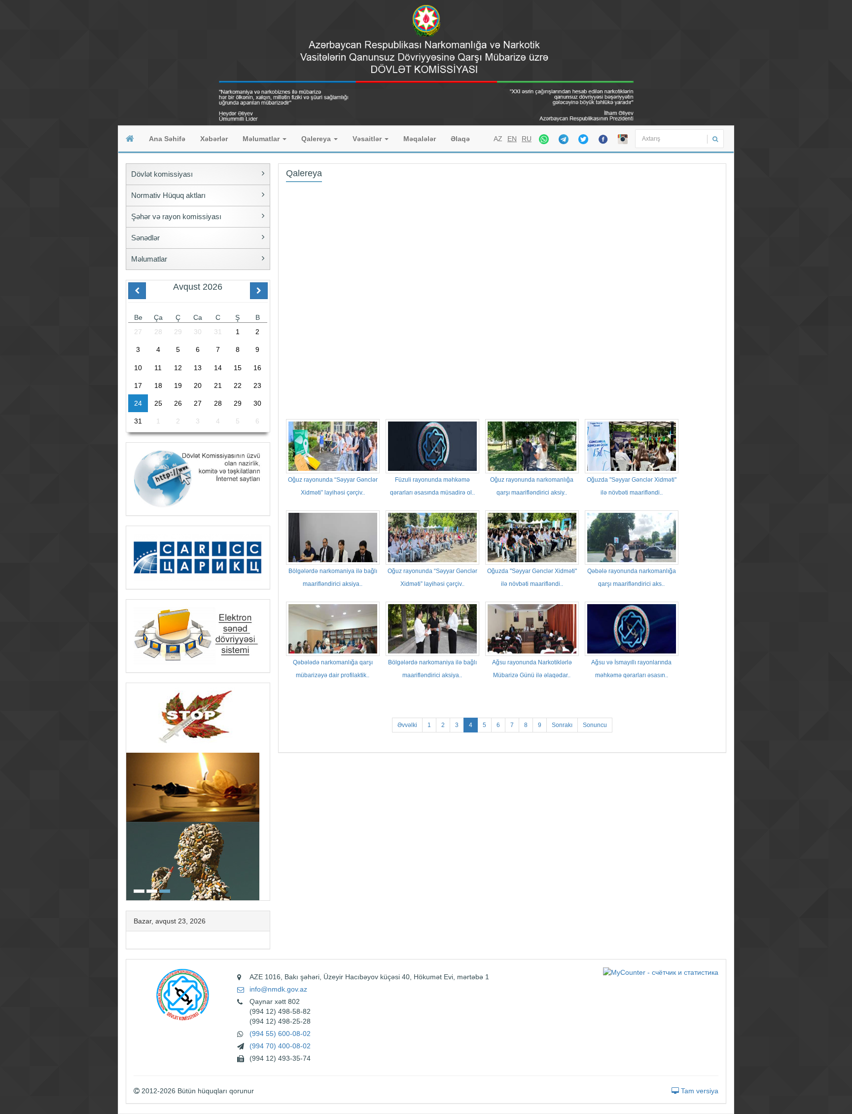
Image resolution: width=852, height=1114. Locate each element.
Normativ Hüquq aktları (168, 195)
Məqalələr (419, 139)
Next (266, 790)
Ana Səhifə (167, 139)
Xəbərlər (214, 139)
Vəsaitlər (368, 139)
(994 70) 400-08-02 (280, 1046)
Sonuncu (595, 725)
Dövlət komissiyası (162, 174)
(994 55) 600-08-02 (280, 1033)
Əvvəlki (407, 725)
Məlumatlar (262, 139)
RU (527, 139)
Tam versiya (698, 1091)
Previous (129, 790)
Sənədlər (145, 237)
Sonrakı (562, 725)
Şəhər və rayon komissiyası (176, 216)
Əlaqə (460, 139)
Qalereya (317, 139)
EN (512, 139)
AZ (498, 139)
